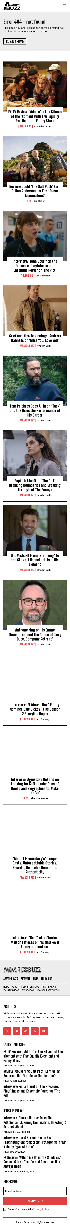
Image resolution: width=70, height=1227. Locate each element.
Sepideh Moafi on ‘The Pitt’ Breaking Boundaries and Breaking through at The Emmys (35, 485)
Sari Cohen (39, 201)
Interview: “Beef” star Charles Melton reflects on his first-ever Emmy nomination (35, 942)
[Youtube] (44, 1031)
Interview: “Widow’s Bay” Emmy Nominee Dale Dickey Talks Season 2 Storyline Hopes (35, 709)
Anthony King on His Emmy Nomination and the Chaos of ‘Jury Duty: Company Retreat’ (35, 634)
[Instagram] (16, 1031)
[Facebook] (7, 1031)
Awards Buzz (27, 345)
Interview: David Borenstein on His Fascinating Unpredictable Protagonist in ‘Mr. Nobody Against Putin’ (35, 1142)
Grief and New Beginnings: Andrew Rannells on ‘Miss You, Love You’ (35, 338)
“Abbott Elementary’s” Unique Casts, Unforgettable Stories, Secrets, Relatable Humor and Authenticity (34, 865)
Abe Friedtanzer (42, 126)
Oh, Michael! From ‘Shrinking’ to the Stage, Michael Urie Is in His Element (35, 560)
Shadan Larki (44, 346)
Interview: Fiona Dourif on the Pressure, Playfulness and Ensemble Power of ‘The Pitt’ (35, 266)
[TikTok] (25, 1031)
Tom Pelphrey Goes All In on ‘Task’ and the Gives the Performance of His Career (35, 410)
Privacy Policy (41, 1209)
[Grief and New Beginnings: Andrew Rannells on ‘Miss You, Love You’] (35, 310)
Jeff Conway (42, 719)
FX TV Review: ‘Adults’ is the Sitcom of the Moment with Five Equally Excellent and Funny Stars (35, 116)
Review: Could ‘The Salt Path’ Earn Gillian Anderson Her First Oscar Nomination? (34, 191)
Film (28, 201)
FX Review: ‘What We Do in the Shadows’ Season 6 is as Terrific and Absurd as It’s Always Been (32, 1162)
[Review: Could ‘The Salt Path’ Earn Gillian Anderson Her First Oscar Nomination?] (35, 161)
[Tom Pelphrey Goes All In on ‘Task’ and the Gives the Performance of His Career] (35, 381)
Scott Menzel (43, 275)
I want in (33, 1201)
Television (25, 126)
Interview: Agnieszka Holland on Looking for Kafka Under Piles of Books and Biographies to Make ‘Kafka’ (35, 786)
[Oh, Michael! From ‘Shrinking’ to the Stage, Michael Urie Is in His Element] (35, 530)
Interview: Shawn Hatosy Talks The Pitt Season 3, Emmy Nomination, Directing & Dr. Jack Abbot (35, 1122)
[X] (35, 1031)
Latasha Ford (44, 877)
